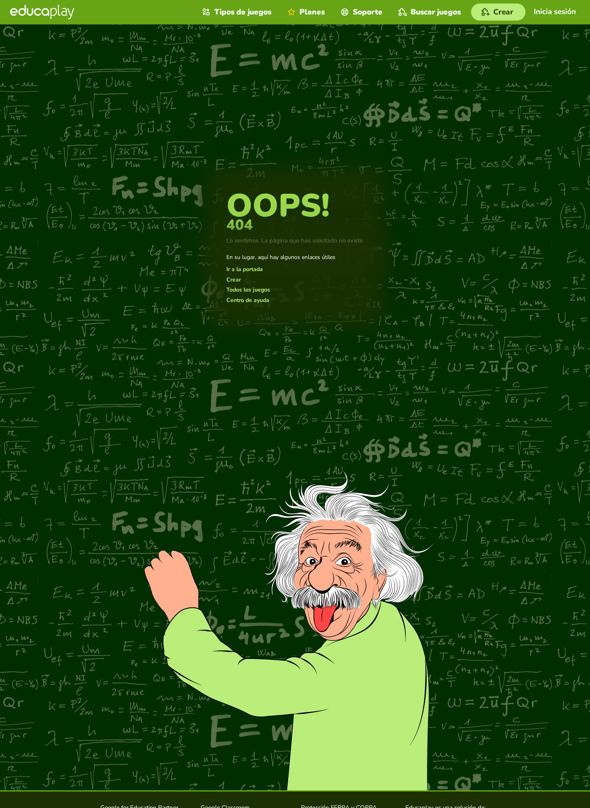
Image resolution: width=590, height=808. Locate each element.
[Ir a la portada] (42, 12)
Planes (312, 12)
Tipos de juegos (242, 12)
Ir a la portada (244, 269)
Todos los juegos (248, 290)
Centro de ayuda (247, 300)
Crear (233, 280)
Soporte (367, 12)
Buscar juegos (436, 12)
